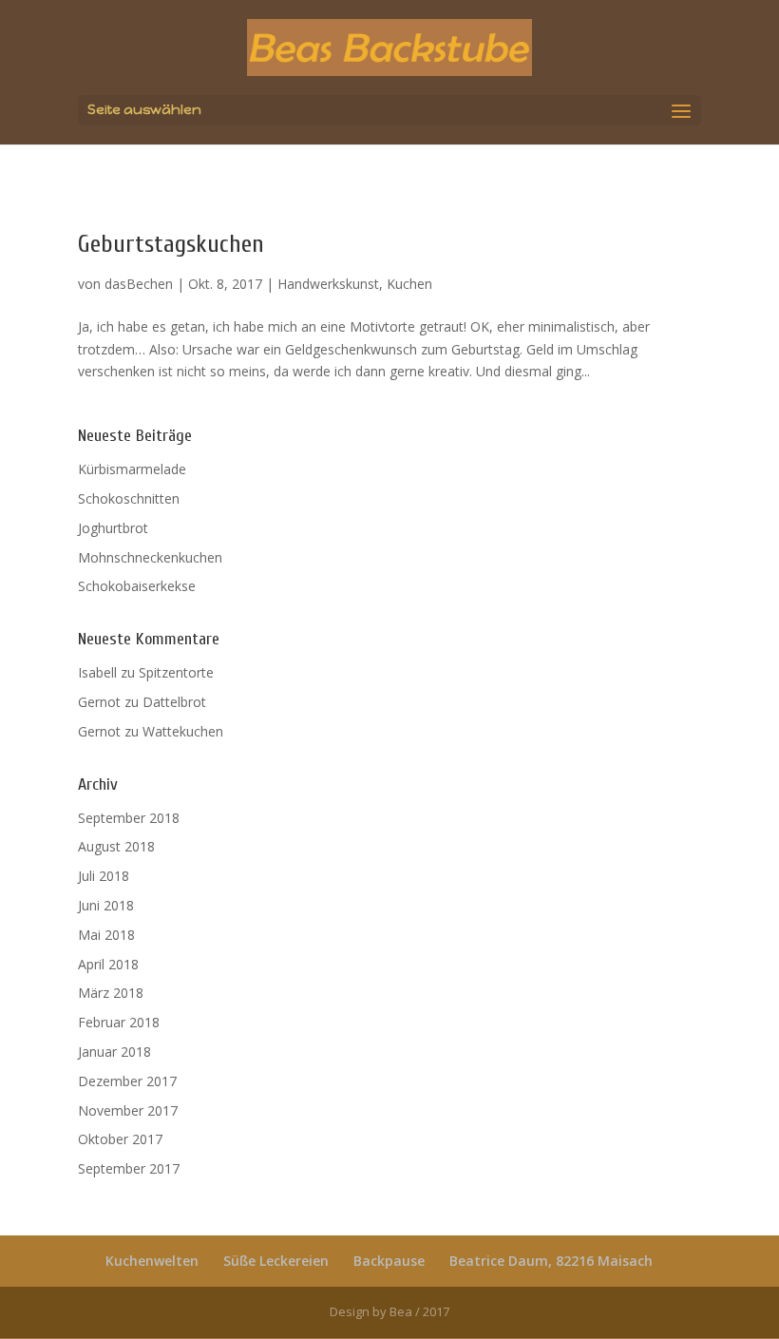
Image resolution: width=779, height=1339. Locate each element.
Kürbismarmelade (132, 469)
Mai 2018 (106, 935)
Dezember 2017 (127, 1081)
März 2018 (110, 993)
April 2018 (108, 964)
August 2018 (116, 846)
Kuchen (409, 284)
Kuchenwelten (152, 1261)
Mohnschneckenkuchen (150, 557)
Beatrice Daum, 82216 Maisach (551, 1261)
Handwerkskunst (328, 284)
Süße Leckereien (276, 1261)
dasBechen (138, 284)
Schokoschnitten (129, 498)
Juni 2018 (106, 905)
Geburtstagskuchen (171, 244)
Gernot (99, 702)
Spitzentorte (176, 672)
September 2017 (129, 1168)
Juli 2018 (103, 876)
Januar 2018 (114, 1052)
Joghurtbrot (113, 528)
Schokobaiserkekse (137, 586)
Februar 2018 (119, 1022)
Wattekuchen (182, 731)
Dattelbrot (174, 702)
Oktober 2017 (120, 1139)
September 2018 (129, 818)
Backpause (389, 1261)
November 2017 (128, 1110)
